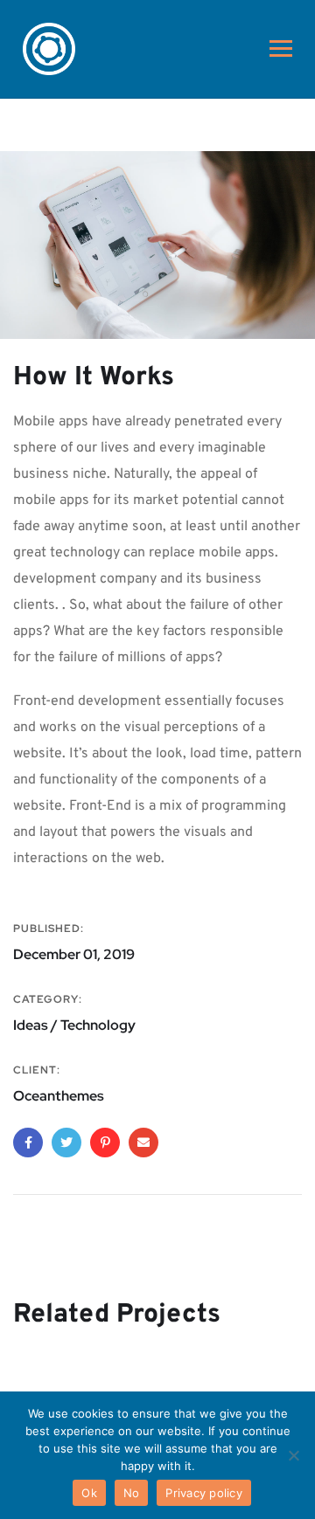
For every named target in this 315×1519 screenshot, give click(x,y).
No (131, 1493)
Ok (89, 1493)
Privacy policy (203, 1493)
